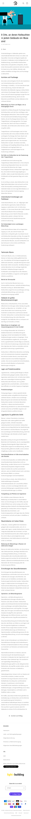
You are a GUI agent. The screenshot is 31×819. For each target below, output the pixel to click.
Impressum (6, 730)
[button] (3, 3)
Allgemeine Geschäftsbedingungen (12, 745)
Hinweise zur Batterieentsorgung (12, 741)
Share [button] (4, 49)
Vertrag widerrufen (11, 766)
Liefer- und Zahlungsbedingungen (12, 734)
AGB (4, 756)
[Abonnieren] (24, 788)
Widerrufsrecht (26, 810)
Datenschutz (6, 759)
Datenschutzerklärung (9, 812)
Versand (20, 812)
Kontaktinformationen (16, 815)
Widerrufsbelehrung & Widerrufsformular (14, 763)
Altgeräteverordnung (9, 738)
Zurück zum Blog (16, 716)
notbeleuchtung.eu (9, 810)
